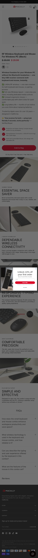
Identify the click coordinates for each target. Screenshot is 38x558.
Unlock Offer (25, 282)
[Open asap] (33, 554)
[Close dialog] (36, 268)
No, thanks (25, 287)
